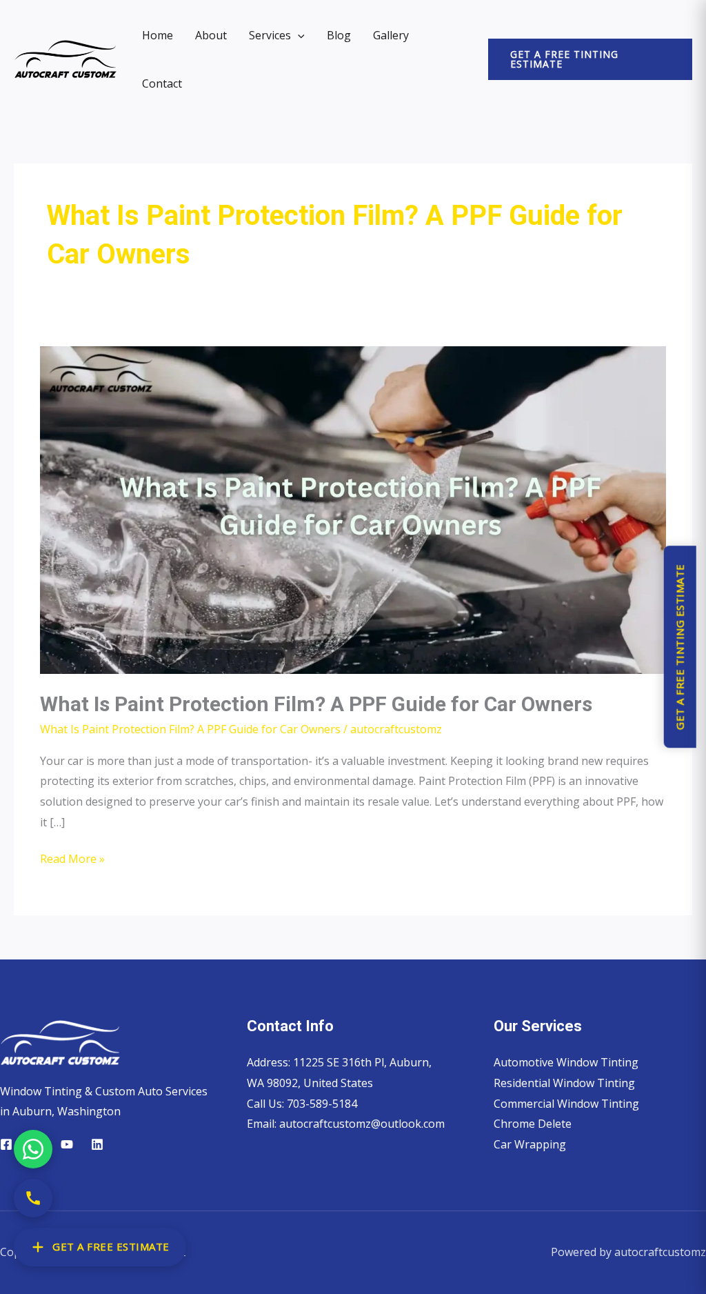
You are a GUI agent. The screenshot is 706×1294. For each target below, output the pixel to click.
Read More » (72, 857)
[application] (298, 35)
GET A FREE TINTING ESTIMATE (679, 647)
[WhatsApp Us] (33, 1149)
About (211, 35)
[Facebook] (6, 1144)
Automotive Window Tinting (566, 1062)
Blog (339, 35)
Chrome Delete (533, 1123)
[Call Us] (33, 1198)
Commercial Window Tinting (566, 1103)
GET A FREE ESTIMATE (111, 1246)
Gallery (391, 35)
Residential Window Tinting (564, 1083)
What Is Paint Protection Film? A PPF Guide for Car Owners (316, 704)
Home (157, 35)
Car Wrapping (530, 1144)
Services (270, 35)
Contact (162, 83)
